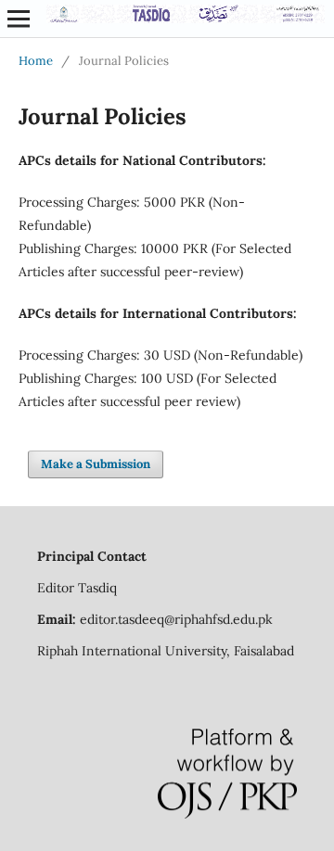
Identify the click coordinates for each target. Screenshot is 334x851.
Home (36, 61)
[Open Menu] (18, 18)
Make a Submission (95, 464)
